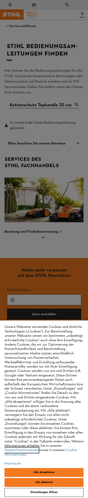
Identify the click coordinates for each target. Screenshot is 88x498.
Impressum (13, 463)
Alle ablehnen (44, 482)
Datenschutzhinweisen (22, 450)
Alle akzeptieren (44, 472)
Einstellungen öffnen (44, 492)
